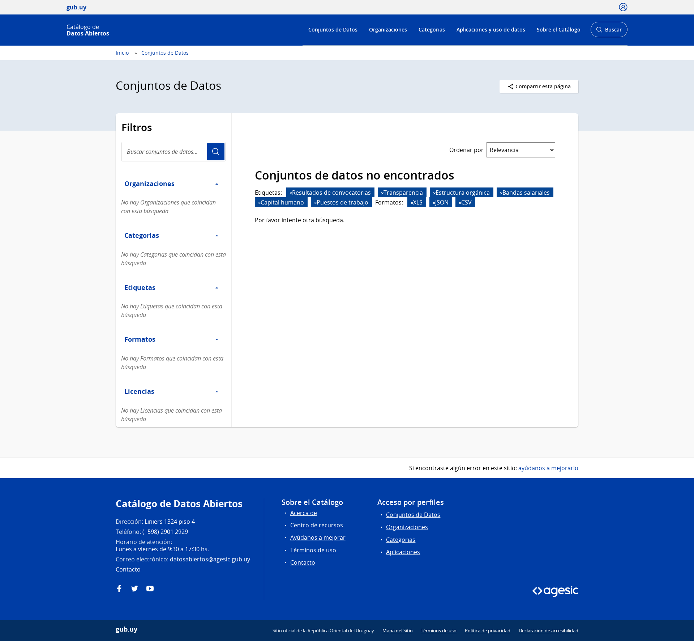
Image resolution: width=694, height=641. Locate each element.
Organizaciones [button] (149, 183)
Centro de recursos (316, 525)
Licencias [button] (139, 391)
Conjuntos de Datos (332, 29)
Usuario (215, 151)
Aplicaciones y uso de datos (491, 29)
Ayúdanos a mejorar (318, 537)
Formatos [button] (139, 339)
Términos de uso (313, 550)
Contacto (302, 562)
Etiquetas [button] (139, 287)
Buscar (609, 31)
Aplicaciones (403, 552)
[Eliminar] (291, 193)
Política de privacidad (487, 630)
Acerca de (303, 513)
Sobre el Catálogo (559, 29)
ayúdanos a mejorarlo (548, 468)
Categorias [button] (141, 235)
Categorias (432, 29)
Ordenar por (466, 150)
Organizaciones (388, 29)
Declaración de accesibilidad (548, 630)
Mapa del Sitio (397, 630)
